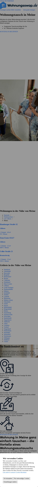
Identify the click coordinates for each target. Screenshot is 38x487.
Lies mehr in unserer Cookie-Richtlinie (15, 472)
